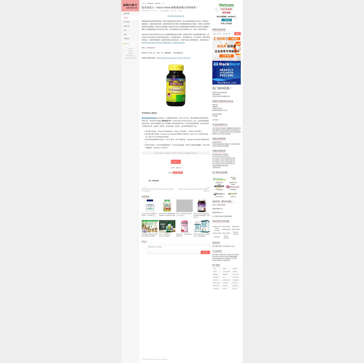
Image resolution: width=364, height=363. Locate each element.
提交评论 (205, 252)
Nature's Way (216, 283)
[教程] (221, 189)
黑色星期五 (216, 277)
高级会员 (219, 108)
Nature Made (236, 229)
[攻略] (219, 184)
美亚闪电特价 (216, 94)
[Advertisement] (226, 324)
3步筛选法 (215, 120)
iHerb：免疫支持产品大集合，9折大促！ (183, 214)
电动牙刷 (215, 256)
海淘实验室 (130, 5)
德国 (216, 246)
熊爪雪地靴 (229, 256)
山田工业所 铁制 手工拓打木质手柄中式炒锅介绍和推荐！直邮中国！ (157, 190)
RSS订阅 (126, 43)
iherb (214, 268)
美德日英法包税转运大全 (175, 16)
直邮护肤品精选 (217, 114)
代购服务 (126, 38)
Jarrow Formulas (217, 229)
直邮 (125, 34)
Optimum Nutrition (235, 233)
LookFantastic (226, 271)
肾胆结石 (236, 130)
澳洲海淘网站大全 (217, 212)
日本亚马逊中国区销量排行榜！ (221, 96)
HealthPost (235, 274)
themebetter (161, 359)
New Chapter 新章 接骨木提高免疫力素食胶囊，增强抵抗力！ (202, 215)
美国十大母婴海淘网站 (219, 205)
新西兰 (220, 246)
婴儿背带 (234, 258)
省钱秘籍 (215, 106)
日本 (224, 246)
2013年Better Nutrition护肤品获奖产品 (223, 162)
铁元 (213, 254)
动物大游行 (223, 254)
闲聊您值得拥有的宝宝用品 (220, 166)
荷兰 (230, 246)
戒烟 (229, 134)
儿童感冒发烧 (222, 132)
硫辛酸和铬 (225, 146)
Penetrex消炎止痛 (222, 134)
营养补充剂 (157, 3)
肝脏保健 (235, 128)
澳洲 (227, 246)
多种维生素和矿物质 (218, 144)
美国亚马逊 (235, 285)
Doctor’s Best (226, 233)
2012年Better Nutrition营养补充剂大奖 (223, 160)
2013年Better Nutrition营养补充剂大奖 (223, 158)
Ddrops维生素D (217, 258)
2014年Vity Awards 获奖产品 (220, 156)
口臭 (230, 132)
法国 (233, 246)
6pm (224, 277)
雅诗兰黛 (215, 280)
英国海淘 (225, 285)
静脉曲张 (238, 132)
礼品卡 (226, 110)
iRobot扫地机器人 (217, 260)
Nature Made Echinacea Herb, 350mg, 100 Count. (173, 58)
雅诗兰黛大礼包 (130, 55)
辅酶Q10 (227, 144)
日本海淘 (235, 271)
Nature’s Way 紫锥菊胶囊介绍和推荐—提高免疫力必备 (167, 214)
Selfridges (225, 283)
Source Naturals (226, 237)
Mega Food (235, 226)
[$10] (221, 196)
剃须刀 (237, 254)
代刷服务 (130, 53)
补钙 (213, 128)
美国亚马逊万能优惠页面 (219, 92)
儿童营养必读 (216, 167)
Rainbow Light (226, 229)
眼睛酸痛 (229, 128)
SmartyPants (222, 256)
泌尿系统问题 (229, 130)
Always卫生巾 (231, 254)
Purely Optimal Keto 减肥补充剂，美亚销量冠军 (202, 235)
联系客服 (215, 110)
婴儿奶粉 (126, 22)
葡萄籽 (237, 144)
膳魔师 (235, 256)
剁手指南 (215, 116)
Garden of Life (217, 226)
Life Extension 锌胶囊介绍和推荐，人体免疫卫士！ (149, 214)
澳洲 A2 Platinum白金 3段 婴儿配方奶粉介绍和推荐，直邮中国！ (194, 190)
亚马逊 (215, 271)
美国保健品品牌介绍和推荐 (220, 154)
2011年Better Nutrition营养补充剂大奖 (223, 164)
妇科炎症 (223, 128)
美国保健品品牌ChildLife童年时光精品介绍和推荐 (150, 235)
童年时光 (217, 237)
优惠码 (224, 268)
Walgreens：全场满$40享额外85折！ (184, 235)
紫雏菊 (180, 172)
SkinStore (235, 283)
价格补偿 (220, 110)
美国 (213, 246)
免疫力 (175, 172)
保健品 (126, 18)
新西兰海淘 (216, 285)
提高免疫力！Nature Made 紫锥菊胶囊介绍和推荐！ (170, 7)
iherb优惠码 (236, 280)
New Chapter (226, 226)
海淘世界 (126, 26)
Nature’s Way (217, 233)
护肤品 (224, 288)
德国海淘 (225, 274)
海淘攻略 (126, 13)
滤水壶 (217, 254)
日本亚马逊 (235, 277)
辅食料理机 (226, 260)
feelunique (216, 288)
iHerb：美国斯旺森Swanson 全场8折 (164, 235)
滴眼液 (220, 146)
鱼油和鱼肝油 (216, 142)
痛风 (233, 132)
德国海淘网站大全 (217, 209)
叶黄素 (232, 144)
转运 (125, 30)
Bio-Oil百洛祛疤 (226, 258)
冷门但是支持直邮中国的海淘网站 (222, 216)
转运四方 (235, 288)
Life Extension (226, 280)
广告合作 (130, 48)
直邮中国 (215, 104)
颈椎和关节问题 (220, 130)
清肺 (227, 132)
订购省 (214, 108)
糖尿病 (214, 134)
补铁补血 (218, 128)
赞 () (176, 162)
